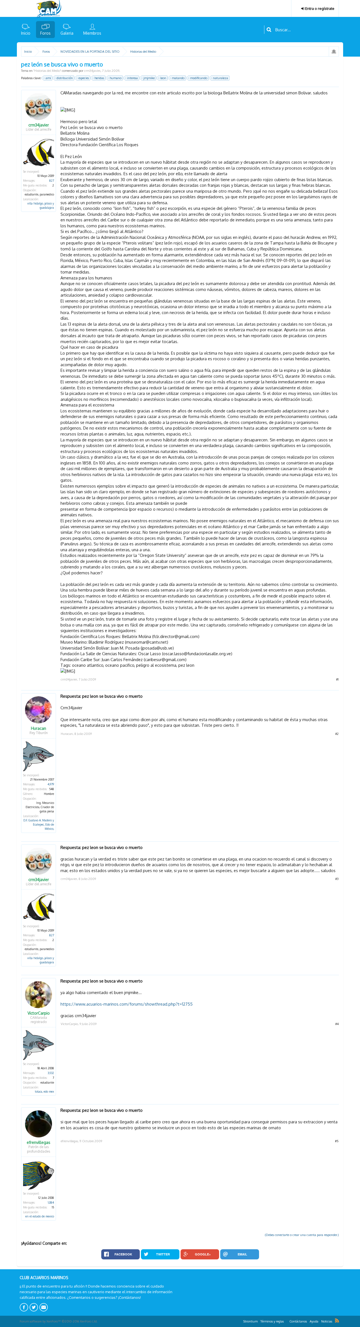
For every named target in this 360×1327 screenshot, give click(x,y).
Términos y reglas (272, 1321)
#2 (337, 734)
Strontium (250, 1321)
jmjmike (149, 78)
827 (51, 180)
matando (178, 78)
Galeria (66, 33)
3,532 (51, 1073)
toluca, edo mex (44, 1091)
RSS (337, 1320)
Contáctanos (298, 1321)
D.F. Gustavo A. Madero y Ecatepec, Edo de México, (38, 824)
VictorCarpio (39, 1013)
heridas (99, 78)
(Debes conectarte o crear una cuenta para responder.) (302, 1235)
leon (163, 78)
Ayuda (314, 1321)
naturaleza (220, 78)
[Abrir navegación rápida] (334, 51)
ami (48, 78)
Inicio (25, 33)
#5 (337, 1141)
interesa (132, 78)
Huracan (38, 728)
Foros (45, 33)
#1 (337, 679)
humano (116, 78)
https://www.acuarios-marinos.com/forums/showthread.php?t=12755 (126, 1003)
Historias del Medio (47, 71)
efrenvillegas (38, 1142)
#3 (337, 879)
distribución (65, 78)
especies (83, 78)
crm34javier (92, 71)
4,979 (51, 784)
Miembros (92, 33)
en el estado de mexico (39, 1216)
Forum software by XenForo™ (59, 1321)
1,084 (51, 1202)
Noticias (326, 1321)
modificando (198, 78)
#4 (337, 1024)
